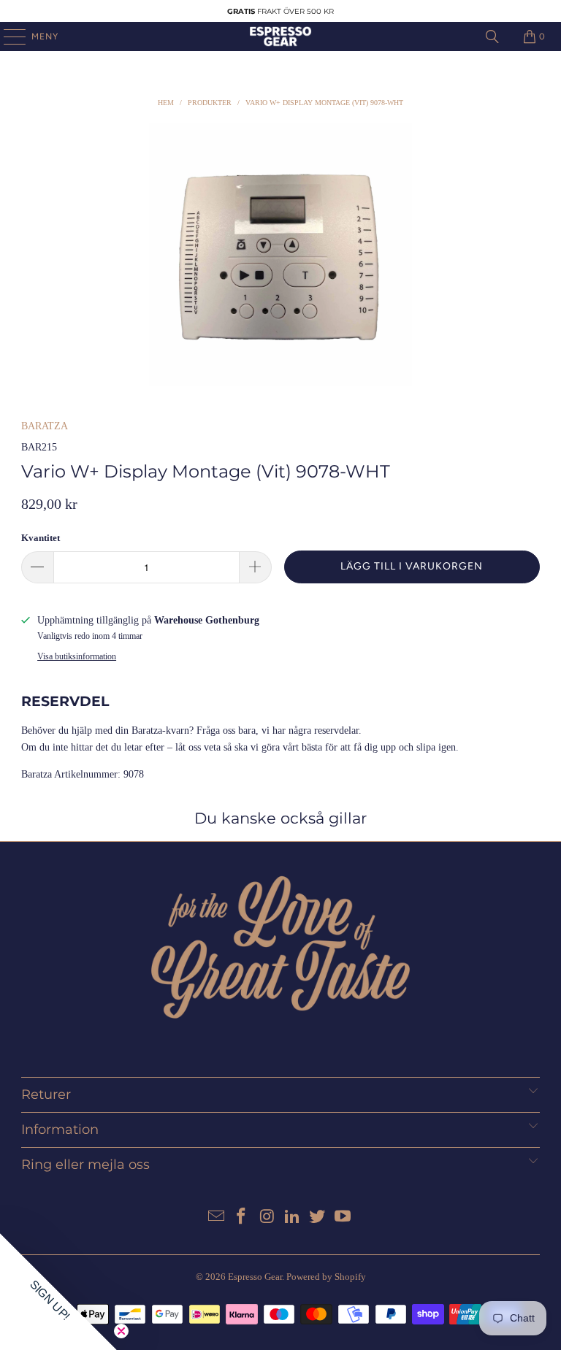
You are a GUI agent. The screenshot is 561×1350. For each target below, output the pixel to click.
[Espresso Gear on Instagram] (267, 1217)
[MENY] (7, 36)
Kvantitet (40, 537)
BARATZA (44, 426)
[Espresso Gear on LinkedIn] (293, 1217)
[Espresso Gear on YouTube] (343, 1217)
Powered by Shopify (326, 1276)
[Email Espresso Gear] (216, 1217)
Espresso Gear (255, 1276)
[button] (58, 1291)
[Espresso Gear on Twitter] (318, 1217)
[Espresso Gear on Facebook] (242, 1217)
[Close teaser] (121, 1331)
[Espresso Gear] (280, 36)
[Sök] (492, 36)
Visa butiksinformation (76, 656)
